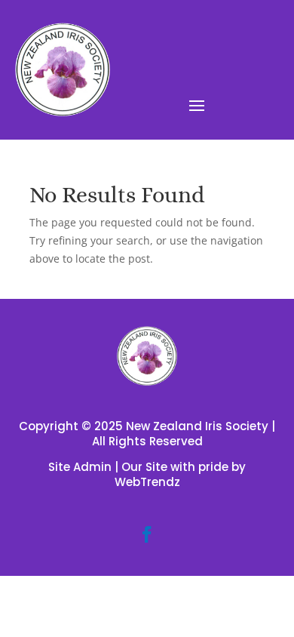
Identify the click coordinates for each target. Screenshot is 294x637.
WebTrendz (147, 482)
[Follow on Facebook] (147, 534)
